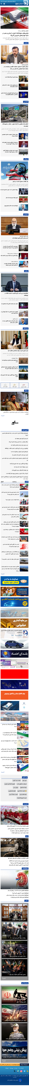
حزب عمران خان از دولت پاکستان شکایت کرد (18, 350)
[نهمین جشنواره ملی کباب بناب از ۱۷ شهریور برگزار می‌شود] (14, 815)
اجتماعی (26, 214)
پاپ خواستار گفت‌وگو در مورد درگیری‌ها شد (20, 470)
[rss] (27, 1071)
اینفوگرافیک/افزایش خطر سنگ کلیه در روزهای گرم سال (18, 890)
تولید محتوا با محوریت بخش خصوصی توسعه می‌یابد (10, 135)
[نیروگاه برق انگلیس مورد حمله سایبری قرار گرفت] (23, 377)
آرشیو (3, 416)
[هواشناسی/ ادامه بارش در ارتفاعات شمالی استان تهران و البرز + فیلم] (14, 1050)
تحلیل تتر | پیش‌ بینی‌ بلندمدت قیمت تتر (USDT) (18, 861)
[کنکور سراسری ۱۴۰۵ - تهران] (14, 912)
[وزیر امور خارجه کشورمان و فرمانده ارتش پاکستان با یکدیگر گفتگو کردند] (23, 95)
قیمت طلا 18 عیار (13, 794)
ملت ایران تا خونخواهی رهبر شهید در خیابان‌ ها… (19, 831)
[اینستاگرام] (21, 1071)
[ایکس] (14, 1071)
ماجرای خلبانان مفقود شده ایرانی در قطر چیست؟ (10, 559)
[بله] (18, 1071)
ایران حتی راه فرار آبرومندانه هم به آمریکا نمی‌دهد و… (15, 1020)
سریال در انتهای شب (21, 784)
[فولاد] (14, 591)
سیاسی (26, 43)
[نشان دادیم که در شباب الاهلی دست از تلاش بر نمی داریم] (23, 321)
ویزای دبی (15, 787)
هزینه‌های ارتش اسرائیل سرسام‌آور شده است (10, 360)
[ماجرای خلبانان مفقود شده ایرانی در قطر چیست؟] (23, 561)
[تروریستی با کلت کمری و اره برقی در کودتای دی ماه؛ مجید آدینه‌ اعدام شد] (23, 248)
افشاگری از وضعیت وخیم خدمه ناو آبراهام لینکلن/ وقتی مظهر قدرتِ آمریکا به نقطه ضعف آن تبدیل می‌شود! (10, 569)
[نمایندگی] (14, 581)
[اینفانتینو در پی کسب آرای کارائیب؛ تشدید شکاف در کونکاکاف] (14, 282)
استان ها (26, 804)
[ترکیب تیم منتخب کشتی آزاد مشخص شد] (23, 305)
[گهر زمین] (14, 716)
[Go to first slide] (2, 402)
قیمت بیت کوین (16, 780)
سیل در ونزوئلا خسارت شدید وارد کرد (21, 467)
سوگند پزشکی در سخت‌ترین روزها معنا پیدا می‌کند (18, 442)
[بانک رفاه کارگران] (14, 663)
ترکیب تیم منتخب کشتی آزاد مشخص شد (9, 303)
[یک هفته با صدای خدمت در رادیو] (14, 170)
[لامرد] (14, 674)
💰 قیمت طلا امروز (22, 791)
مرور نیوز (24, 780)
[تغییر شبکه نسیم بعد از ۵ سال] (23, 199)
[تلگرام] (24, 1071)
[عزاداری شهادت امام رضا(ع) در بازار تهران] (14, 967)
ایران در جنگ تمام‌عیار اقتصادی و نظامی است (15, 33)
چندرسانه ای (25, 983)
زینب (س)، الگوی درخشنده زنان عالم (20, 412)
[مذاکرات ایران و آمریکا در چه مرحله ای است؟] (22, 726)
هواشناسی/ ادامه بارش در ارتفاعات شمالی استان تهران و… (14, 1057)
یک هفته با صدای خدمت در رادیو (20, 181)
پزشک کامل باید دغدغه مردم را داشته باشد (9, 255)
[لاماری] (14, 644)
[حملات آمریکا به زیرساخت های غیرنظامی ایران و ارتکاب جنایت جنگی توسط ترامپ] (22, 751)
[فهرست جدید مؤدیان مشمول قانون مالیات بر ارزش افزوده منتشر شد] (23, 152)
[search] (1, 4)
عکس (26, 901)
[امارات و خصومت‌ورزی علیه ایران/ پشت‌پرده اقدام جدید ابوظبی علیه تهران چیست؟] (23, 494)
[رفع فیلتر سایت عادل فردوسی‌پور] (23, 207)
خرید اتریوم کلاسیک (21, 798)
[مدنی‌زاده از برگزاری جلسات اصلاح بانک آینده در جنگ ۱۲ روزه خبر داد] (23, 144)
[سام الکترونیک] (14, 422)
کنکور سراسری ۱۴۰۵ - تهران (19, 919)
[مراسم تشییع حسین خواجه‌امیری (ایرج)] (14, 949)
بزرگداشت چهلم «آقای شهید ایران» (19, 938)
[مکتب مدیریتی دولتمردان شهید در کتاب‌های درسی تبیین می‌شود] (23, 264)
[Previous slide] (27, 402)
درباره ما (15, 1068)
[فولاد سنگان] (14, 612)
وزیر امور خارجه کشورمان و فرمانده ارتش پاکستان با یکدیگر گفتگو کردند (9, 93)
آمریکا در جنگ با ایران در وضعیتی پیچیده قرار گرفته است (17, 473)
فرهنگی (26, 159)
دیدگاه (26, 390)
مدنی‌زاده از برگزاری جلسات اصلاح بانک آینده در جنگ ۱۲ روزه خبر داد (10, 143)
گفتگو (2, 482)
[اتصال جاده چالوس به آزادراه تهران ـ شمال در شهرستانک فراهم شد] (14, 113)
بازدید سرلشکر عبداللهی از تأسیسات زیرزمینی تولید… (15, 1038)
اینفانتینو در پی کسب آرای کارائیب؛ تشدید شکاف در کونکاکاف (16, 294)
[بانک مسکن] (14, 695)
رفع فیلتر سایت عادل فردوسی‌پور (11, 205)
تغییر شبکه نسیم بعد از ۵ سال (12, 197)
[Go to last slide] (27, 22)
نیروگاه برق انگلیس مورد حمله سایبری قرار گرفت (9, 375)
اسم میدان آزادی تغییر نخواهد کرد (20, 238)
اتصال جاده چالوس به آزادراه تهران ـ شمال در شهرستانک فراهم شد (15, 125)
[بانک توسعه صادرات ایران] (14, 705)
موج (18, 1075)
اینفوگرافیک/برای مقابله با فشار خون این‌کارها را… (19, 897)
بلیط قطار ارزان (23, 794)
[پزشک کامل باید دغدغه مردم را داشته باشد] (23, 256)
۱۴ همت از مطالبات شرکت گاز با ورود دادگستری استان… (17, 828)
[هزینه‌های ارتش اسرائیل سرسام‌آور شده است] (23, 361)
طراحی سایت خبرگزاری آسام (12, 1080)
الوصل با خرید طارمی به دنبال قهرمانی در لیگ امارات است (9, 312)
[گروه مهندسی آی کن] (14, 623)
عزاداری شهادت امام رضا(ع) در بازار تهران (17, 974)
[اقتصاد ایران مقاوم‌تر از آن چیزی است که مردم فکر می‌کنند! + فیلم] (14, 995)
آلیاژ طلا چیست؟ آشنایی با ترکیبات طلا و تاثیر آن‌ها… (18, 865)
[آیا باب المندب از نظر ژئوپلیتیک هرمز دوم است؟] (22, 743)
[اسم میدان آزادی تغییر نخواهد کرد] (14, 226)
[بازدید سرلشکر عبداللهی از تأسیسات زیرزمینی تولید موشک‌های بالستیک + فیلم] (14, 1031)
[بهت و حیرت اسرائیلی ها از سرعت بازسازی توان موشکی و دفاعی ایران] (23, 516)
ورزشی (26, 271)
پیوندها (11, 1068)
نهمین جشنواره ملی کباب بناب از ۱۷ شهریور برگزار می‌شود (17, 826)
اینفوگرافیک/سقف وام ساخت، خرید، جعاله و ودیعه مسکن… (17, 895)
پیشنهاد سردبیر (24, 722)
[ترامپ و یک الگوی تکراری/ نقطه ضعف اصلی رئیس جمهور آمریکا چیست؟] (23, 546)
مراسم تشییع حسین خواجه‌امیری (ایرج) (18, 956)
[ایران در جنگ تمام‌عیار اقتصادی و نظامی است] (14, 18)
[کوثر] (14, 602)
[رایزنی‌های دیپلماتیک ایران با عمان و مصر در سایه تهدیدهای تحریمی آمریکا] (23, 487)
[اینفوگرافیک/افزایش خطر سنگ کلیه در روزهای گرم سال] (14, 879)
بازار (27, 836)
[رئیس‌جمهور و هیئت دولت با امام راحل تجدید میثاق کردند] (23, 87)
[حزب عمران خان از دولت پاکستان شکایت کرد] (14, 340)
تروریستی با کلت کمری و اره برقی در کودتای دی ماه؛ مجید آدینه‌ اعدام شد (10, 246)
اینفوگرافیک (25, 868)
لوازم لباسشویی (12, 791)
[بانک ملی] (14, 654)
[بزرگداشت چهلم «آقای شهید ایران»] (14, 931)
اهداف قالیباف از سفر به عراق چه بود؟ (12, 499)
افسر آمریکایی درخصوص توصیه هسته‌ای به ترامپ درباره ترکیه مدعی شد (9, 367)
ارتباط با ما (21, 1068)
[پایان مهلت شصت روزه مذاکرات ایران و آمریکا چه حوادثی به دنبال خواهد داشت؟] (23, 539)
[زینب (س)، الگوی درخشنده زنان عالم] (14, 401)
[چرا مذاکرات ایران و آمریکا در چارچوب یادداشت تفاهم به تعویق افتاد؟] (22, 767)
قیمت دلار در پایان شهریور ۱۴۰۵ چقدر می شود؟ (19, 863)
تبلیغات (7, 1068)
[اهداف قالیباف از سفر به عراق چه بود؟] (23, 502)
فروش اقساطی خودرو (10, 784)
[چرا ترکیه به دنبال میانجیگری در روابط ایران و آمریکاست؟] (23, 531)
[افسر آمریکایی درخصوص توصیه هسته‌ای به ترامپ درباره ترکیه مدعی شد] (23, 369)
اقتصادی (26, 102)
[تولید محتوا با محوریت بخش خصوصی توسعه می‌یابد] (23, 136)
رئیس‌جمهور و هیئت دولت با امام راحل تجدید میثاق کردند (10, 85)
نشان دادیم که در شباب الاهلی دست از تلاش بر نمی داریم (10, 321)
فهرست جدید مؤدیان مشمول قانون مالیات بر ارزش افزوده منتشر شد (10, 151)
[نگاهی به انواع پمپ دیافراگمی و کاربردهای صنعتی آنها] (14, 847)
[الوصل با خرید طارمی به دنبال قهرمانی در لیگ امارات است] (23, 313)
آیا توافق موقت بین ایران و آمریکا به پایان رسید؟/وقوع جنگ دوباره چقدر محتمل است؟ (8, 759)
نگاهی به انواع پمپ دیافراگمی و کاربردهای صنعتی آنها (18, 858)
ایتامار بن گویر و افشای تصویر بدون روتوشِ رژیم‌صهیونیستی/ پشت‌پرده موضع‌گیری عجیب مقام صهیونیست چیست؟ (10, 524)
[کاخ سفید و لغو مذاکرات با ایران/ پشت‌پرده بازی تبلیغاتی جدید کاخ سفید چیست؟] (23, 509)
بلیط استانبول (23, 787)
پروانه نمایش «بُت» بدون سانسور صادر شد (9, 189)
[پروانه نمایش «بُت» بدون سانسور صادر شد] (23, 191)
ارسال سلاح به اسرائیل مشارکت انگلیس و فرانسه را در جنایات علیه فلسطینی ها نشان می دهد (16, 68)
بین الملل (26, 328)
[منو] (4, 4)
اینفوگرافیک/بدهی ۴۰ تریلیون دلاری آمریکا (20, 893)
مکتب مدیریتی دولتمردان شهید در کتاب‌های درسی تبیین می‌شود (11, 264)
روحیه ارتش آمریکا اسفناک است (11, 77)
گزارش (26, 482)
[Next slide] (2, 22)
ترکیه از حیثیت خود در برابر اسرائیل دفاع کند (20, 833)
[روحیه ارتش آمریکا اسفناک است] (23, 79)
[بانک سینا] (14, 684)
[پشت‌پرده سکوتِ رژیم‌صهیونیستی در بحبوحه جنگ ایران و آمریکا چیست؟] (22, 734)
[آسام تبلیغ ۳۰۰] (14, 633)
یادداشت (14, 482)
